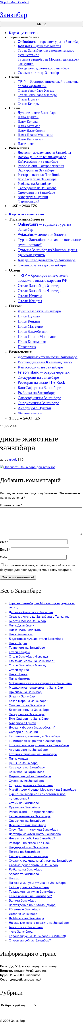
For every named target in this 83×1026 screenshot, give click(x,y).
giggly (13, 459)
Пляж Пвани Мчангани (25, 630)
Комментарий (11, 505)
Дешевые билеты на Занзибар (31, 612)
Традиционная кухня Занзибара (32, 891)
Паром (14, 878)
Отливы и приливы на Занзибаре (33, 754)
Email (5, 549)
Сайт (3, 557)
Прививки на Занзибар (25, 692)
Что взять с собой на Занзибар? (32, 838)
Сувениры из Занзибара (26, 780)
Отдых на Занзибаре (24, 803)
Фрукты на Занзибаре (24, 807)
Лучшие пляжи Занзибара (27, 825)
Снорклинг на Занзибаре (27, 820)
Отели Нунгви (19, 670)
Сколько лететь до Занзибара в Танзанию (39, 616)
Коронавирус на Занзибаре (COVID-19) (37, 936)
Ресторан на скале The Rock (29, 843)
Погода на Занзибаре (24, 851)
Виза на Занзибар (22, 696)
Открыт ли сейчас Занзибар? (30, 940)
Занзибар (13, 14)
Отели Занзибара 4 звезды (28, 656)
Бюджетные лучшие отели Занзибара (36, 638)
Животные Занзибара (24, 909)
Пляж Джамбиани (21, 625)
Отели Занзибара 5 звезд (27, 665)
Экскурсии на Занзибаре (26, 714)
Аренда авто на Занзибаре (28, 749)
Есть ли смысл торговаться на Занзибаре (39, 745)
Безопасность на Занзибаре (29, 709)
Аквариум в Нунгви (22, 723)
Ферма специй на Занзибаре (30, 776)
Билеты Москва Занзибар (27, 621)
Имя (4, 542)
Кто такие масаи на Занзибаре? (32, 661)
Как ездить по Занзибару (27, 767)
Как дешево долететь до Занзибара (34, 736)
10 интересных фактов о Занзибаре (35, 740)
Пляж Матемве (20, 678)
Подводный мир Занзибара (28, 847)
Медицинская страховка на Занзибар (36, 687)
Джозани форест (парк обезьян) (32, 727)
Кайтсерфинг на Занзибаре (29, 887)
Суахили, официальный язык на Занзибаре (40, 860)
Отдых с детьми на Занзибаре (31, 785)
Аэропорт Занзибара (24, 874)
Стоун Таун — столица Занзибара (33, 829)
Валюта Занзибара (22, 900)
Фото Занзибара (21, 931)
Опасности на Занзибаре (27, 705)
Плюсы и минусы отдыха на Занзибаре (37, 882)
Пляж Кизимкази (21, 634)
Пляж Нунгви (18, 674)
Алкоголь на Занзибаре (26, 927)
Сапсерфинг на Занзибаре (28, 856)
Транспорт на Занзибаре (27, 647)
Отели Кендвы (19, 652)
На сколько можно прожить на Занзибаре (39, 922)
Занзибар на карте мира (26, 772)
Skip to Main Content (14, 2)
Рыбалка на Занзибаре (25, 869)
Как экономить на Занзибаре (29, 816)
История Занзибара (23, 914)
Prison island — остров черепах (31, 811)
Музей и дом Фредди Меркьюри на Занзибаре (42, 789)
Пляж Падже (18, 643)
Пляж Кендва (18, 758)
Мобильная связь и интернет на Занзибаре (40, 683)
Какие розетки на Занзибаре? (30, 896)
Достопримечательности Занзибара (35, 834)
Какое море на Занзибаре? (28, 701)
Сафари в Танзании (23, 732)
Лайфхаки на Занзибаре (26, 918)
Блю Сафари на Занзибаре (29, 718)
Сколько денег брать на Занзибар (33, 865)
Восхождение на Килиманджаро (32, 905)
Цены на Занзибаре (23, 763)
